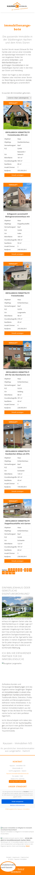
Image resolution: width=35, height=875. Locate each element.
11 (3, 572)
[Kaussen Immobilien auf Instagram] (15, 820)
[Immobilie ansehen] (17, 129)
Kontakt (8, 857)
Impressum (16, 857)
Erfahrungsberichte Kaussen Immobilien (17, 809)
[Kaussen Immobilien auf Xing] (20, 820)
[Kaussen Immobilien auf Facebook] (9, 820)
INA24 (28, 846)
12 (7, 572)
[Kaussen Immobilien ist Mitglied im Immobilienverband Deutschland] (17, 829)
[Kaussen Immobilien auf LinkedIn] (26, 820)
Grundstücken (18, 65)
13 (10, 572)
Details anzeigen (18, 175)
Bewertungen (20, 687)
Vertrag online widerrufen (17, 781)
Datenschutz (25, 857)
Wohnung (16, 648)
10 (30, 570)
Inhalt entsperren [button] (17, 801)
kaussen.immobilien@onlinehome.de (17, 773)
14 (14, 572)
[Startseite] (17, 9)
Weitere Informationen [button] (17, 805)
